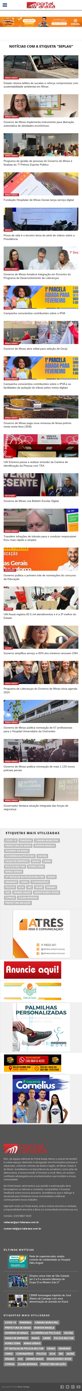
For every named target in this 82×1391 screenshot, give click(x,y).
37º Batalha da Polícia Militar (24, 877)
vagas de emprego (16, 861)
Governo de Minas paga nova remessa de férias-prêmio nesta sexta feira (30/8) (37, 425)
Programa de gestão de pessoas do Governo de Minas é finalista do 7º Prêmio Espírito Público (38, 162)
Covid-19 (10, 840)
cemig (24, 882)
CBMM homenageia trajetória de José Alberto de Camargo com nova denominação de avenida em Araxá (50, 1298)
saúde (39, 887)
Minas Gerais (13, 871)
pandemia (26, 840)
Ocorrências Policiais (19, 856)
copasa (10, 897)
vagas (51, 877)
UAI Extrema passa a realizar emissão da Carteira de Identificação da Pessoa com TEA (36, 463)
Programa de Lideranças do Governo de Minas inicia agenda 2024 (40, 690)
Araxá (36, 861)
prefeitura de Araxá (18, 845)
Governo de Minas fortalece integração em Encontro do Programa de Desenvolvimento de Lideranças (37, 276)
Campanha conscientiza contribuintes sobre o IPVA (34, 313)
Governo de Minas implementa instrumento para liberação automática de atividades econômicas (39, 123)
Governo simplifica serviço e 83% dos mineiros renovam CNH (41, 653)
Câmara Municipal (47, 840)
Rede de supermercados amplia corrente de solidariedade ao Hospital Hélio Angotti (49, 1259)
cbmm (47, 861)
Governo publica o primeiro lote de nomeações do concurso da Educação (40, 577)
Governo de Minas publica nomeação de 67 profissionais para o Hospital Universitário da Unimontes (38, 729)
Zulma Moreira (27, 897)
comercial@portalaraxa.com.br (22, 1228)
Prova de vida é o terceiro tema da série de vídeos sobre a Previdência (39, 237)
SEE (29, 887)
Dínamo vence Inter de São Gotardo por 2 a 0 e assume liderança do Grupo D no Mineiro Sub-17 (49, 1279)
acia (21, 887)
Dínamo (51, 887)
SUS (7, 892)
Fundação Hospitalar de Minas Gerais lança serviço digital (39, 199)
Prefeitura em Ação (18, 903)
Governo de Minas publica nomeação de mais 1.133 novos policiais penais (39, 768)
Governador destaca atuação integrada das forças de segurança (36, 807)
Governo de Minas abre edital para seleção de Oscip (35, 348)
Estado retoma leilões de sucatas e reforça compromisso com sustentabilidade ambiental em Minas (41, 85)
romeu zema (36, 866)
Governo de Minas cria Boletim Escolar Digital (31, 500)
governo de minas (16, 851)
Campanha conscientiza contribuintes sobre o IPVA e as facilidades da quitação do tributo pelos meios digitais (37, 385)
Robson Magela (45, 845)
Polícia (10, 887)
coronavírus (40, 882)
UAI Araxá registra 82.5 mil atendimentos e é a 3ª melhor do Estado (40, 616)
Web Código (24, 1387)
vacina (42, 856)
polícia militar (15, 866)
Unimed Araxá (22, 892)
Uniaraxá (11, 882)
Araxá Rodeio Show (46, 892)
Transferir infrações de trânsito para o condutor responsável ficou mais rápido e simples (40, 538)
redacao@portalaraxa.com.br (21, 1222)
